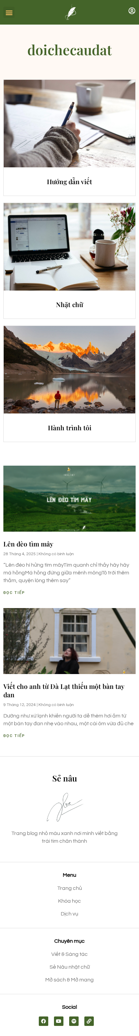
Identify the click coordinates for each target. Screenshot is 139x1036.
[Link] (89, 1021)
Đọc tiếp (14, 593)
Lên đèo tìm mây (28, 543)
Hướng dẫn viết (69, 181)
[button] (9, 12)
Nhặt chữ (69, 304)
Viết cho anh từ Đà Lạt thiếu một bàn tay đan (63, 690)
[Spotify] (74, 1021)
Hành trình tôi (69, 427)
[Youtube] (58, 1021)
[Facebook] (43, 1021)
